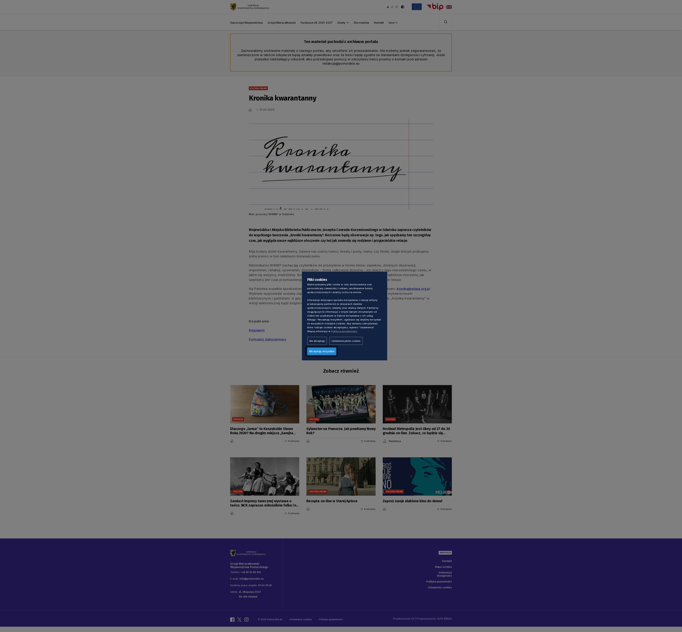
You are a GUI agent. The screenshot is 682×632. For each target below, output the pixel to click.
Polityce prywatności (344, 331)
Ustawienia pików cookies (346, 340)
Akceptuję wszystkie (321, 351)
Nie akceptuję (317, 340)
